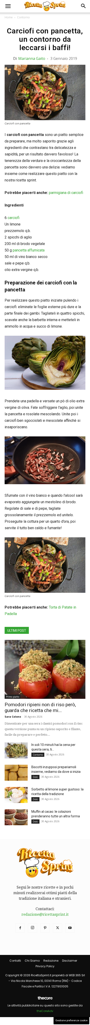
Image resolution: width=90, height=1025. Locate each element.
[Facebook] (20, 928)
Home (9, 17)
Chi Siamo (32, 961)
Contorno (23, 17)
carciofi (13, 218)
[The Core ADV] (45, 1000)
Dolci (35, 777)
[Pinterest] (45, 928)
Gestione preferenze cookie (71, 1020)
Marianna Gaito (31, 58)
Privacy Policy (45, 966)
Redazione (50, 961)
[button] (7, 6)
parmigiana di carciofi (66, 192)
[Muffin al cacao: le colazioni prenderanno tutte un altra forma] (16, 817)
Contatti (15, 961)
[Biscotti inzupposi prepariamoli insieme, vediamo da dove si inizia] (16, 773)
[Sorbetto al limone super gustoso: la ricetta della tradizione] (16, 795)
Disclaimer (69, 961)
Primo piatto (12, 696)
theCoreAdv (45, 1011)
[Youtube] (70, 928)
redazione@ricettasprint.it (45, 914)
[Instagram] (32, 928)
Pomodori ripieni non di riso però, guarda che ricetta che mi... (40, 707)
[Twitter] (57, 928)
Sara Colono (13, 716)
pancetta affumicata (29, 250)
